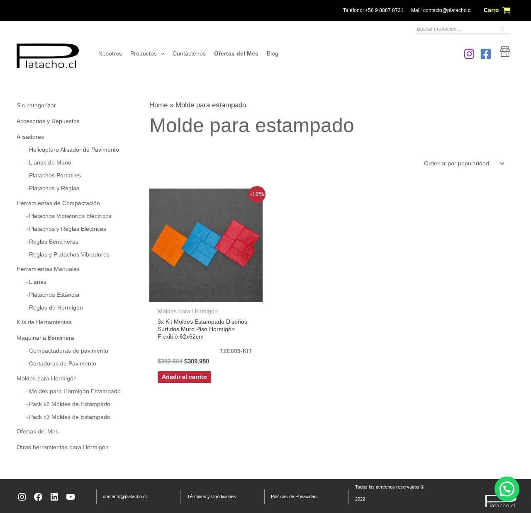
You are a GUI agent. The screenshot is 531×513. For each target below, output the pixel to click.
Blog (272, 54)
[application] (160, 54)
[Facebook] (486, 54)
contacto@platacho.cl (447, 10)
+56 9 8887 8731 (384, 10)
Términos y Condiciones (211, 496)
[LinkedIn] (54, 496)
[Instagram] (469, 54)
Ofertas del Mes (236, 54)
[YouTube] (70, 496)
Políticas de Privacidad (294, 496)
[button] (506, 489)
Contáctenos (189, 54)
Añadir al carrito (184, 377)
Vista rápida (206, 294)
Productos (143, 54)
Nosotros (110, 54)
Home (158, 105)
